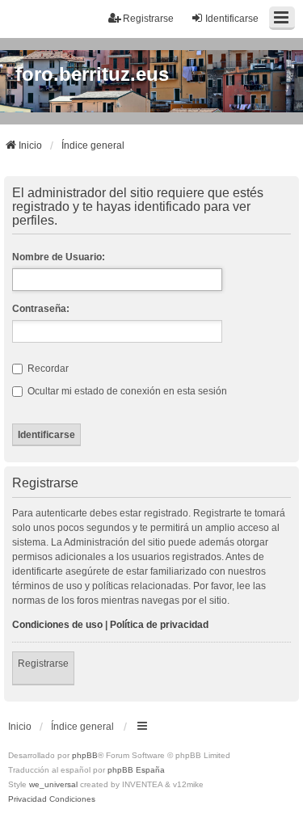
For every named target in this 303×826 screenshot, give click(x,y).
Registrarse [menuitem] (148, 18)
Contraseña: (40, 308)
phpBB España (136, 769)
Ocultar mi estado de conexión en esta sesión (126, 391)
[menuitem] (27, 799)
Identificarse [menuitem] (232, 18)
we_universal (53, 784)
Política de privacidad (159, 624)
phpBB (85, 755)
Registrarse (43, 663)
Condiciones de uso (57, 624)
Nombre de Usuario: (58, 257)
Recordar (47, 368)
